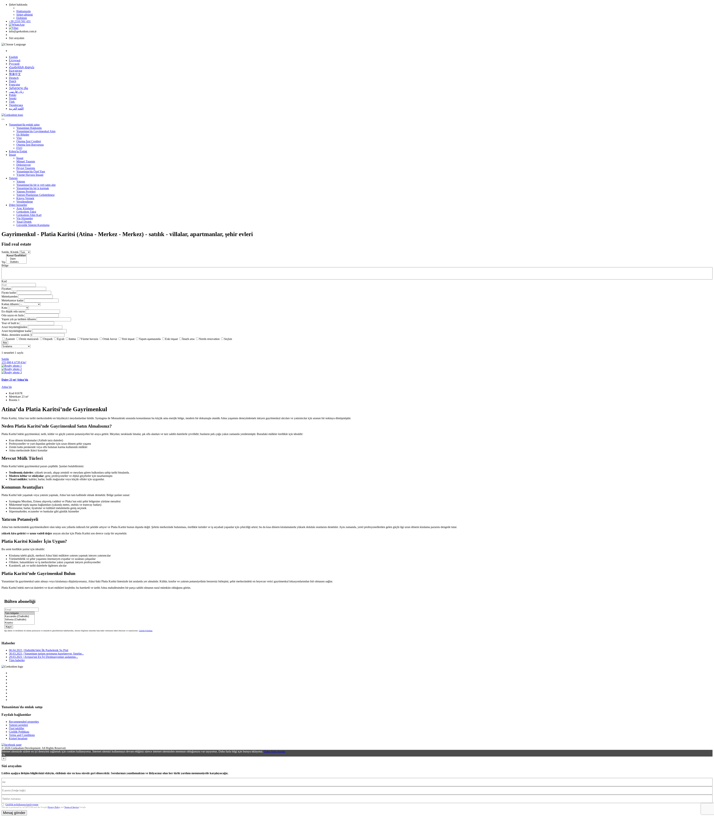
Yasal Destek (24, 221)
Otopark (48, 338)
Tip (3, 262)
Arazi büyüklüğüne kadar (16, 330)
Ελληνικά (14, 60)
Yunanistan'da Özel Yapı (30, 171)
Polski (12, 95)
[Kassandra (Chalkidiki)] (19, 616)
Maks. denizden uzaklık (15, 334)
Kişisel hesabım (18, 738)
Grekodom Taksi (26, 211)
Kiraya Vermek (25, 198)
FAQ (19, 148)
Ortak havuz (110, 338)
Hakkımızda (23, 11)
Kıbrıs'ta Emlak (18, 151)
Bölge (5, 265)
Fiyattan (6, 288)
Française (14, 84)
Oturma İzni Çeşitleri (28, 141)
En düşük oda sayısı (13, 311)
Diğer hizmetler (18, 205)
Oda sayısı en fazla (12, 315)
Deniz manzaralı (28, 338)
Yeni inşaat (128, 338)
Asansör (10, 338)
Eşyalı (60, 338)
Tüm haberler (17, 660)
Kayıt (9, 626)
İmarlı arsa (188, 338)
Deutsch (14, 77)
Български (15, 70)
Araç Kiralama (25, 208)
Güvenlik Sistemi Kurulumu (32, 225)
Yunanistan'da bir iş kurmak (32, 188)
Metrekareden (9, 296)
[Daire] (16, 258)
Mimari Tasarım (25, 161)
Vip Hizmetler (24, 218)
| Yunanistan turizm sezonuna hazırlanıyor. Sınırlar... (46, 653)
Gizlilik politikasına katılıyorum (21, 804)
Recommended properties (24, 721)
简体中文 (15, 74)
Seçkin (228, 338)
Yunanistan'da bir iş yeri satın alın (36, 184)
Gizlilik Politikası (145, 631)
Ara (5, 342)
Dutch (12, 81)
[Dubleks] (16, 262)
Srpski (12, 98)
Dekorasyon (23, 164)
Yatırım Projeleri (26, 191)
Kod (4, 281)
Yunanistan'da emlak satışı (24, 124)
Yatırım (13, 178)
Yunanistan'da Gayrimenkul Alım (35, 131)
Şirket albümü (24, 14)
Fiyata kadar (8, 292)
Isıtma (72, 338)
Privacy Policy (54, 807)
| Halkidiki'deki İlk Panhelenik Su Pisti (38, 650)
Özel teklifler (16, 728)
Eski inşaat (171, 338)
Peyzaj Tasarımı (25, 168)
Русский (14, 63)
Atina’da (6, 386)
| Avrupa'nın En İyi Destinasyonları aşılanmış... (43, 656)
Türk (12, 101)
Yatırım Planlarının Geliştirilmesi (35, 194)
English (13, 57)
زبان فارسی (16, 91)
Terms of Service (71, 807)
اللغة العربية (16, 108)
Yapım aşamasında (150, 338)
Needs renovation (209, 338)
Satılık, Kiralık (10, 252)
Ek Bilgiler (22, 134)
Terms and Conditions (22, 735)
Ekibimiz (21, 18)
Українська (16, 105)
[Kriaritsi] (19, 622)
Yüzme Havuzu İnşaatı (29, 174)
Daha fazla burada (274, 751)
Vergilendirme (24, 201)
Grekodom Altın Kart (28, 215)
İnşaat (12, 154)
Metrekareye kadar (12, 300)
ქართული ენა (18, 88)
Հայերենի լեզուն (21, 67)
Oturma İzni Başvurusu (30, 144)
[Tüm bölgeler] (19, 613)
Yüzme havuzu (89, 338)
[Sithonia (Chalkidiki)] (19, 619)
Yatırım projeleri (18, 725)
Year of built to (10, 323)
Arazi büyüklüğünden (14, 327)
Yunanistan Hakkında (29, 127)
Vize (19, 138)
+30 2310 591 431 (20, 21)
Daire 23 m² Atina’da (14, 379)
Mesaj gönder (14, 813)
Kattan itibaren (10, 304)
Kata (4, 307)
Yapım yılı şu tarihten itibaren (18, 319)
